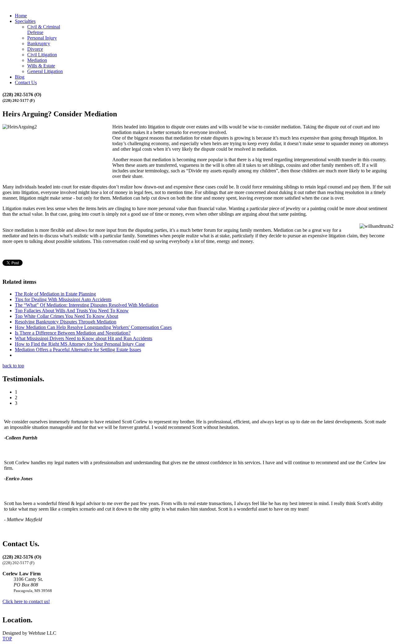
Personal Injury (42, 38)
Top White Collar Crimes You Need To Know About (66, 316)
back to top (13, 365)
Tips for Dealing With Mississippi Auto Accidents (63, 299)
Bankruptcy (38, 43)
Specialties (25, 21)
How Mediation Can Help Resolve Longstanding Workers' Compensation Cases (93, 327)
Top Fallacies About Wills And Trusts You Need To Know (72, 310)
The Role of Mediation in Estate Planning (55, 293)
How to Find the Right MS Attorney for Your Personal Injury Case (80, 344)
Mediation (37, 60)
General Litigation (45, 71)
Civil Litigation (42, 54)
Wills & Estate (41, 65)
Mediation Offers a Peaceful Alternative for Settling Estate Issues (78, 349)
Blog (19, 77)
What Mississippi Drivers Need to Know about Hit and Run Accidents (83, 338)
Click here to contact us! (26, 601)
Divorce (35, 49)
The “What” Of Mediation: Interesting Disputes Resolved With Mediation (86, 305)
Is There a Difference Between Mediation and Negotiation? (73, 332)
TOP (7, 638)
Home (21, 15)
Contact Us (26, 82)
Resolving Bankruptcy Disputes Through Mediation (65, 321)
